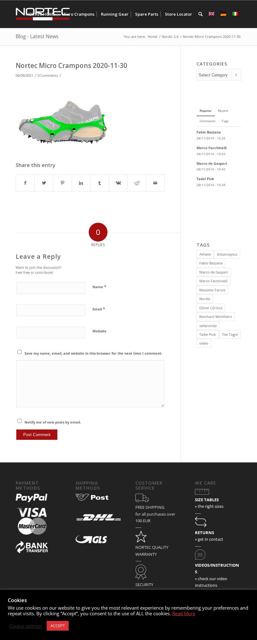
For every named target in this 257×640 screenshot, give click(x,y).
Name (99, 286)
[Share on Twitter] (44, 183)
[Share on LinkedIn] (81, 183)
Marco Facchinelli (213, 280)
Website (99, 331)
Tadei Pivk (207, 334)
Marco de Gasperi (213, 272)
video (203, 343)
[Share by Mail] (155, 183)
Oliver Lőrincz (210, 307)
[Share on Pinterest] (62, 183)
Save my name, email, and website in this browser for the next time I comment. (93, 353)
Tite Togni (230, 334)
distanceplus (227, 254)
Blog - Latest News (37, 36)
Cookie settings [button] (25, 626)
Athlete (205, 254)
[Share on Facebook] (25, 183)
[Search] (200, 14)
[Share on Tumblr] (100, 183)
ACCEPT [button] (57, 625)
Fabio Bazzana (211, 263)
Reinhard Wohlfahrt (215, 316)
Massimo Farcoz (212, 290)
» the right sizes (209, 506)
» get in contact (209, 539)
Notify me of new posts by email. (52, 422)
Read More (183, 613)
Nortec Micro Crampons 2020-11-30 (71, 65)
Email (98, 309)
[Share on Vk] (118, 183)
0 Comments (48, 75)
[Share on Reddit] (137, 183)
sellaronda (208, 325)
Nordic (204, 298)
